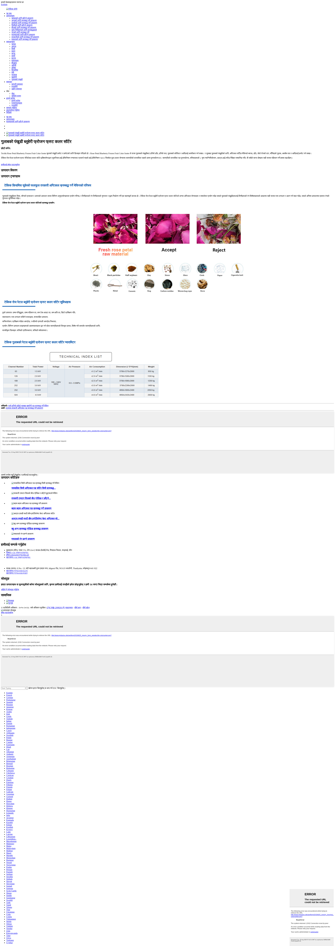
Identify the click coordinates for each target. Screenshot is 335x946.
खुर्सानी (14, 77)
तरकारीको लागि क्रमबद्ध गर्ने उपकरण (25, 37)
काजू (13, 53)
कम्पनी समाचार (17, 84)
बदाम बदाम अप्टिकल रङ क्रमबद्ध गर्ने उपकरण (31, 508)
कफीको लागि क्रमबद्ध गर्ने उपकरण (24, 23)
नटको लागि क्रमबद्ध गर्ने (20, 32)
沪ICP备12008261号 (56, 607)
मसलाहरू (15, 60)
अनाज (14, 46)
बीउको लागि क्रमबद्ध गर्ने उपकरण (24, 27)
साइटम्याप (69, 607)
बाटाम (14, 58)
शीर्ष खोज (86, 607)
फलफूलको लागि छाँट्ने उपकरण (23, 35)
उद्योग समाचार (17, 89)
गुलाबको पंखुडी (17, 79)
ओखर (14, 68)
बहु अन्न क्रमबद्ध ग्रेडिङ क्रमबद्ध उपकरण (30, 528)
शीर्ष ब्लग (77, 607)
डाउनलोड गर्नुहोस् (12, 110)
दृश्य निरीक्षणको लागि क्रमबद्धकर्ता (24, 30)
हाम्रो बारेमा (10, 98)
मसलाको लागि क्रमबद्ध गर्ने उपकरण (25, 39)
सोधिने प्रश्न (16, 96)
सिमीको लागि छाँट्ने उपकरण (22, 25)
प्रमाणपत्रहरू (17, 103)
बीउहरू (14, 63)
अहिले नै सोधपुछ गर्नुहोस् (10, 589)
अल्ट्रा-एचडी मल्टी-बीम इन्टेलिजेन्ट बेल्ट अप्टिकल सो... (35, 518)
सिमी (13, 49)
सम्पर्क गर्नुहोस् (11, 108)
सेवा (13, 93)
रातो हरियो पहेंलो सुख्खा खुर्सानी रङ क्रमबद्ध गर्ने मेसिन (28, 406)
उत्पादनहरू (10, 16)
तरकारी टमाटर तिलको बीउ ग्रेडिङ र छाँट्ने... (31, 498)
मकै (13, 72)
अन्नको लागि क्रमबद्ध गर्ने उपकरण (24, 20)
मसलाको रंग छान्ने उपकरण (23, 538)
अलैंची (14, 65)
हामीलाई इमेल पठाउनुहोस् (10, 165)
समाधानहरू (10, 42)
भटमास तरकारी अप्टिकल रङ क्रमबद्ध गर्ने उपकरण (24, 408)
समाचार (9, 82)
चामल (14, 44)
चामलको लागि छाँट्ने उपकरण (22, 18)
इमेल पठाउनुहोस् (7, 612)
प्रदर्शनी (15, 86)
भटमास (14, 75)
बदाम (13, 51)
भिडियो (9, 112)
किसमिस (15, 70)
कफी (13, 56)
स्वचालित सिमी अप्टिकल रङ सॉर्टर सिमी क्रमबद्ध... (34, 488)
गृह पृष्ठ (9, 13)
